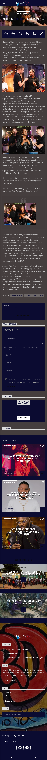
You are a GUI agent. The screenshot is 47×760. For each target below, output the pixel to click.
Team (7, 695)
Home (6, 741)
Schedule (8, 693)
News (7, 698)
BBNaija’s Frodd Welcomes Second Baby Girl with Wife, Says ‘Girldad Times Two (23, 495)
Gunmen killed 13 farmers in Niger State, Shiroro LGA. (24, 602)
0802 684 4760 (11, 654)
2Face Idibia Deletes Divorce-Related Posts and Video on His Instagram (23, 531)
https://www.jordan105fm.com (17, 650)
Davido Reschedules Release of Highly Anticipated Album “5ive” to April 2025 (24, 458)
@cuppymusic (16, 295)
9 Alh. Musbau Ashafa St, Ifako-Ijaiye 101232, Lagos (24, 658)
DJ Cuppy (28, 295)
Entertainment (23, 14)
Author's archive (23, 315)
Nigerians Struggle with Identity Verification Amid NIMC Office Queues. (23, 573)
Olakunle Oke (20, 19)
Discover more (7, 680)
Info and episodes (23, 418)
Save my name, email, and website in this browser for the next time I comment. (25, 379)
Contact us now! (10, 701)
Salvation (38, 295)
